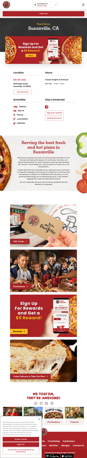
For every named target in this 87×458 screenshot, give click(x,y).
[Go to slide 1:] (40, 62)
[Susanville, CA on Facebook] (47, 107)
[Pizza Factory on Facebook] (46, 403)
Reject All (21, 444)
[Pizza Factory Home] (6, 4)
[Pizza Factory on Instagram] (35, 403)
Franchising (54, 441)
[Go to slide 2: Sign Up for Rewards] (43, 62)
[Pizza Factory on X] (41, 403)
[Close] (39, 419)
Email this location (54, 118)
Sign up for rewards (54, 113)
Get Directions (22, 92)
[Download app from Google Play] (52, 456)
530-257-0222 (19, 79)
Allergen (65, 445)
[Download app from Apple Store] (67, 456)
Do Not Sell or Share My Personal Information (21, 451)
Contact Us (78, 445)
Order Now (43, 13)
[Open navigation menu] (83, 5)
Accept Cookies (21, 439)
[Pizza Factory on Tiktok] (52, 403)
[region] (21, 437)
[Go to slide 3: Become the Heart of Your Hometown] (46, 62)
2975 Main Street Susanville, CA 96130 (22, 85)
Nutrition (53, 445)
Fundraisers (69, 441)
